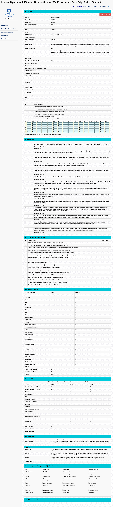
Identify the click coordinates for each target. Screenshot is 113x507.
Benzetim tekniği (67, 487)
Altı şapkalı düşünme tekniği (69, 476)
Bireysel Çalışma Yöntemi (69, 485)
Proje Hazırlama (29, 480)
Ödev (27, 478)
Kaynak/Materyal (5, 38)
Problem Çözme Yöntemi (68, 483)
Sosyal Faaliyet (46, 476)
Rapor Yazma (46, 469)
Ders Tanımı (4, 22)
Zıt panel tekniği (66, 471)
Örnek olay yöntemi (67, 478)
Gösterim (45, 487)
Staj (27, 483)
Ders (27, 469)
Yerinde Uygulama (30, 487)
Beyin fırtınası (66, 469)
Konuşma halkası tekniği (94, 476)
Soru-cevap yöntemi (47, 483)
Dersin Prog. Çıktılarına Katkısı (9, 28)
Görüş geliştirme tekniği (94, 478)
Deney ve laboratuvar (93, 469)
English (79, 6)
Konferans (45, 485)
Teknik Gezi (45, 471)
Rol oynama (66, 490)
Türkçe (74, 6)
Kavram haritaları (92, 483)
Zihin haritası (66, 480)
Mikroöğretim (92, 492)
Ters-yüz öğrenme (93, 487)
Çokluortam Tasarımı (93, 490)
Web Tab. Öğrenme (47, 480)
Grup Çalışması (29, 471)
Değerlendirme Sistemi (7, 32)
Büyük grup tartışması (48, 490)
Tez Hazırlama (29, 494)
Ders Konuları (4, 25)
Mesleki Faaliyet (29, 492)
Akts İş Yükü (4, 35)
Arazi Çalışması (46, 478)
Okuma (27, 476)
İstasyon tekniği (92, 471)
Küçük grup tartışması (48, 492)
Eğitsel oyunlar (92, 485)
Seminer (28, 490)
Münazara (45, 494)
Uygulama (28, 485)
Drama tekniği (66, 492)
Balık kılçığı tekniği (93, 480)
